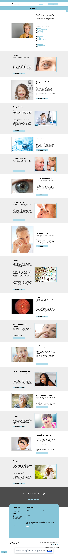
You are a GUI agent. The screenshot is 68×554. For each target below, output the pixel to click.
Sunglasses (39, 46)
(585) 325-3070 (40, 495)
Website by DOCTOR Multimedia (53, 548)
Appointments (53, 4)
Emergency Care (40, 36)
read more (38, 192)
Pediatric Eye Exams (41, 45)
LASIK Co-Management (41, 41)
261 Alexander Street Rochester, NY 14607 (16, 511)
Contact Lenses (40, 31)
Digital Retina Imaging (41, 33)
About (30, 4)
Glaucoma (39, 38)
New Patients (35, 4)
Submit (27, 526)
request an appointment (19, 73)
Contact (44, 4)
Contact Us (4, 552)
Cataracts (39, 28)
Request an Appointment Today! (34, 499)
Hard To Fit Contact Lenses (42, 39)
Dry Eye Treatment (40, 35)
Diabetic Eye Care (40, 32)
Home (27, 4)
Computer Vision (40, 30)
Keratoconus (39, 40)
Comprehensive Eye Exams (42, 29)
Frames (38, 37)
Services (41, 4)
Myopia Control (40, 44)
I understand (49, 550)
